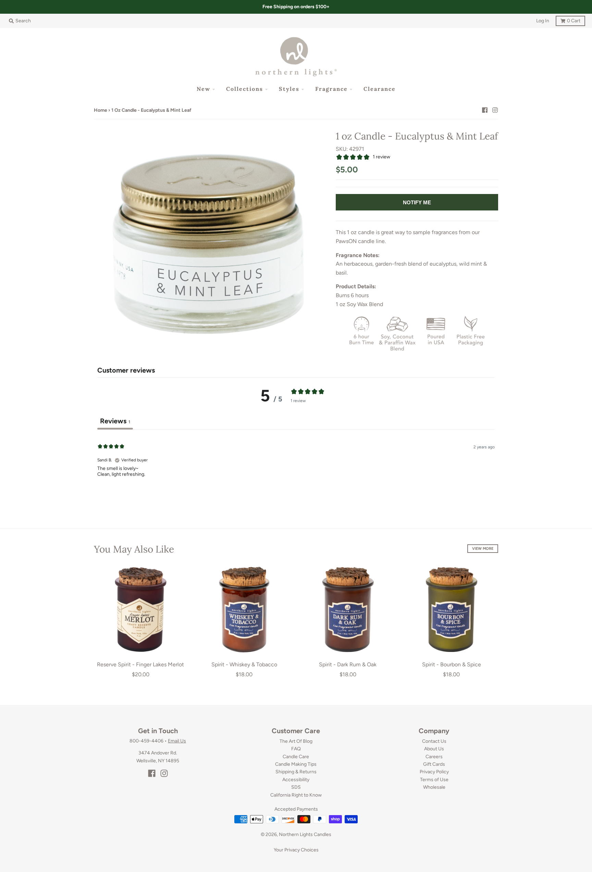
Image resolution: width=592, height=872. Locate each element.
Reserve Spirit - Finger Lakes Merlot (140, 664)
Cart (568, 20)
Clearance (379, 88)
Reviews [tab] (115, 421)
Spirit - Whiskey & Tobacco (244, 664)
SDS (296, 787)
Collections (244, 88)
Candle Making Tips (296, 764)
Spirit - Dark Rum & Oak (348, 664)
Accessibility (295, 780)
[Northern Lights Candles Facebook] (485, 110)
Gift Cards (434, 764)
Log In (542, 21)
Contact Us (434, 741)
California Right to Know (296, 795)
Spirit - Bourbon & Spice (451, 664)
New (203, 88)
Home (100, 110)
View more (482, 548)
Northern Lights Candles (305, 834)
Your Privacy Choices (296, 850)
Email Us (177, 741)
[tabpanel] (296, 473)
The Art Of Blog (296, 741)
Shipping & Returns (296, 772)
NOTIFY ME (417, 202)
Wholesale (434, 787)
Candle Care (296, 757)
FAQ (296, 749)
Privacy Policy (434, 772)
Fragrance (331, 88)
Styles (289, 88)
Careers (434, 757)
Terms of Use (434, 780)
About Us (434, 749)
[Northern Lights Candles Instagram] (495, 110)
